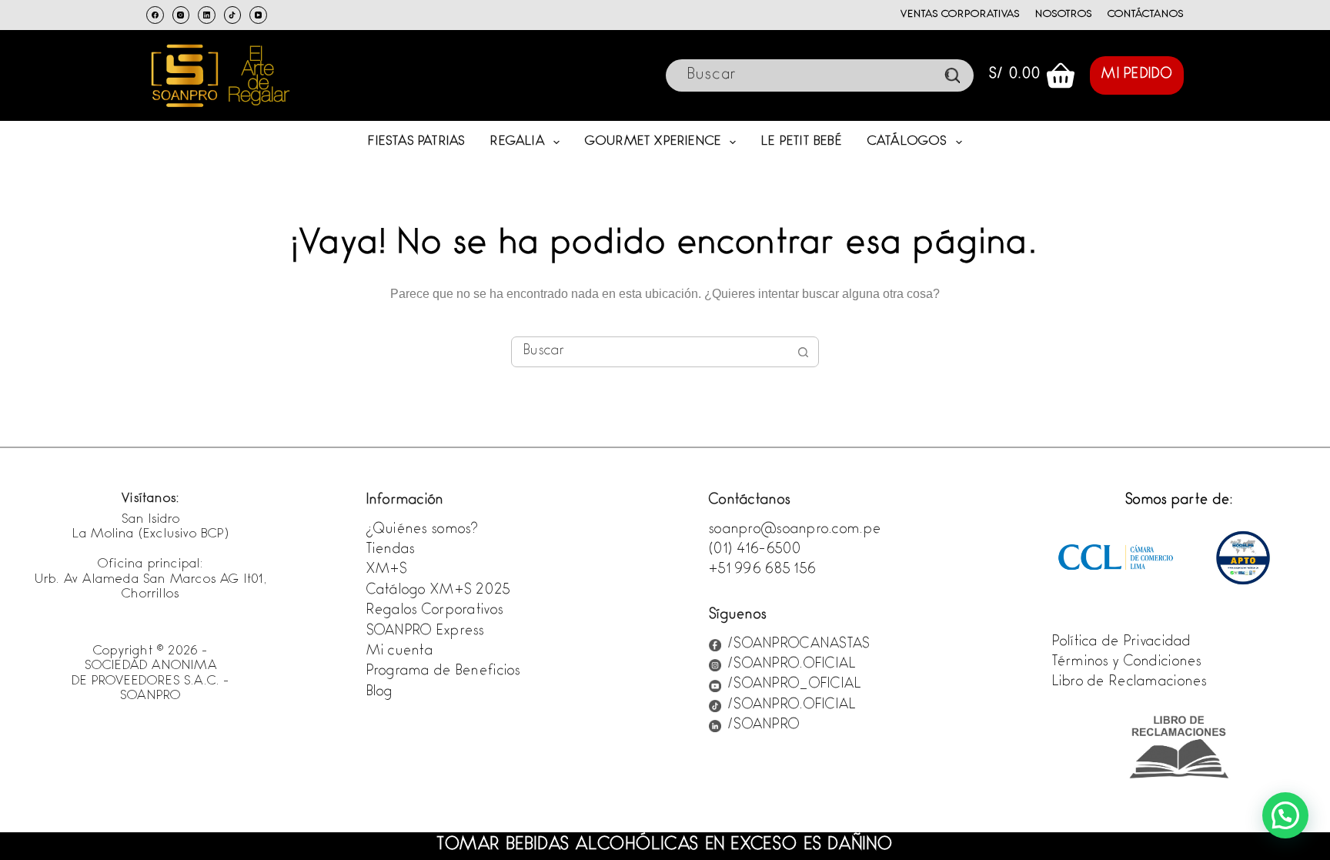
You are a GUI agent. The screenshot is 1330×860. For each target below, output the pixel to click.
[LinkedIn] (207, 15)
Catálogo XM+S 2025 (438, 591)
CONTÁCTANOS (1146, 14)
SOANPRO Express (425, 632)
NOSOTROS (1064, 14)
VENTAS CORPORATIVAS (960, 14)
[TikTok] (233, 15)
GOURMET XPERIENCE (653, 142)
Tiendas (391, 550)
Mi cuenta (400, 652)
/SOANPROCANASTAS (798, 645)
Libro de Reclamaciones (1130, 683)
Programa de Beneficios (443, 672)
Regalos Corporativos (435, 611)
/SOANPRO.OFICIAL (791, 665)
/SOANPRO (763, 726)
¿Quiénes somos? (422, 530)
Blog (379, 693)
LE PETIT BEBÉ (801, 142)
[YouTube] (258, 15)
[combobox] (650, 351)
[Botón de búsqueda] (803, 351)
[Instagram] (181, 15)
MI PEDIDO (1136, 75)
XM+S (387, 570)
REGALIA (517, 142)
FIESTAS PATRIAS (416, 142)
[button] (1285, 815)
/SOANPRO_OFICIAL (794, 685)
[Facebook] (155, 15)
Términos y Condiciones (1127, 663)
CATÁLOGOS (907, 142)
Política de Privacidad (1121, 643)
